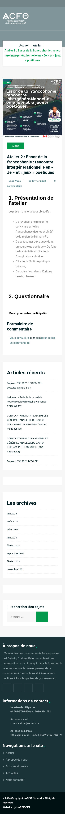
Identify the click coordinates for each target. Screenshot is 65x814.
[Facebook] (7, 688)
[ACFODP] (16, 19)
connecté (35, 337)
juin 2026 (12, 513)
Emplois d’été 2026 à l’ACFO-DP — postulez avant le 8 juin (25, 385)
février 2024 (13, 545)
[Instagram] (28, 688)
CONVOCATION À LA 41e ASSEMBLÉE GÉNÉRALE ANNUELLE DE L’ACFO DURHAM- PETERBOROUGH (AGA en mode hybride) (27, 422)
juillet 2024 (13, 529)
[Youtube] (39, 688)
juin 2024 (12, 537)
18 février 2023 (37, 180)
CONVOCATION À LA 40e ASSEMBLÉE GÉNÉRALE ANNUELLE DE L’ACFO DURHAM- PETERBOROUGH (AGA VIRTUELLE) (27, 445)
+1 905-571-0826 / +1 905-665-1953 (30, 711)
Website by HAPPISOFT (16, 807)
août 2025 (12, 521)
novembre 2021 (15, 569)
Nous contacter (15, 780)
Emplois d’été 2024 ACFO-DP (22, 461)
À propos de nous (16, 759)
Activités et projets (17, 766)
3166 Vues (15, 180)
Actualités (12, 773)
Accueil (24, 45)
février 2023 (13, 561)
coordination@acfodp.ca (24, 723)
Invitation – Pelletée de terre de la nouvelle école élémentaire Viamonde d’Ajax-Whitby (26, 401)
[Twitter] (17, 688)
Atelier (37, 45)
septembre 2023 (15, 553)
